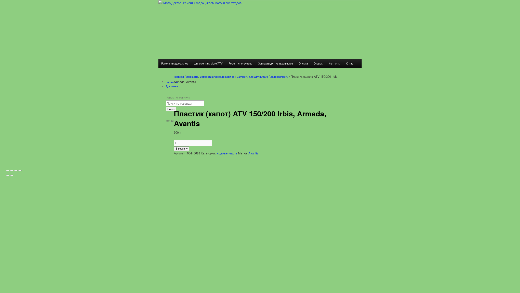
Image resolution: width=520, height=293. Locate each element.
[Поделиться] (11, 170)
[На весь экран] (15, 170)
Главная (179, 77)
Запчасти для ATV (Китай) (252, 77)
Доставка (172, 86)
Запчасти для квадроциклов (275, 63)
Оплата (303, 63)
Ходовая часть (279, 77)
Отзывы (318, 63)
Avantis (253, 153)
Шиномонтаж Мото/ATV (208, 63)
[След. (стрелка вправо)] (11, 175)
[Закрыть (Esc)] (7, 170)
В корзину (182, 148)
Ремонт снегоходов (240, 63)
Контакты (334, 63)
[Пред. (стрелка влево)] (7, 175)
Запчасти (192, 77)
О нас (349, 63)
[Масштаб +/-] (20, 170)
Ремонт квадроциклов (174, 63)
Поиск (171, 109)
